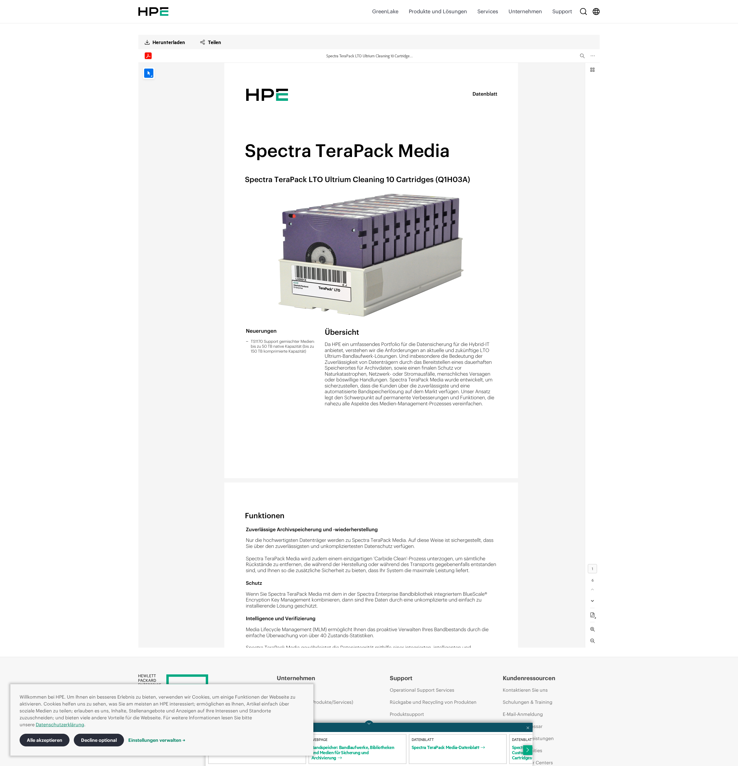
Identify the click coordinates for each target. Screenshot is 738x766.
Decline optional (99, 740)
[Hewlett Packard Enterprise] (153, 11)
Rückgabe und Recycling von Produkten (433, 702)
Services (487, 11)
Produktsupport (407, 714)
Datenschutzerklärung (60, 724)
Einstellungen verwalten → (156, 740)
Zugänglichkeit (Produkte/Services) (315, 702)
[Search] (583, 11)
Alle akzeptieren (44, 740)
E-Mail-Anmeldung (523, 714)
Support (562, 11)
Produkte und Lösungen (438, 11)
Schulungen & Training (527, 702)
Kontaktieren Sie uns (525, 690)
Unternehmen (525, 11)
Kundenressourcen (529, 678)
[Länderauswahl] (596, 11)
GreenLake (385, 11)
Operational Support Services (422, 690)
